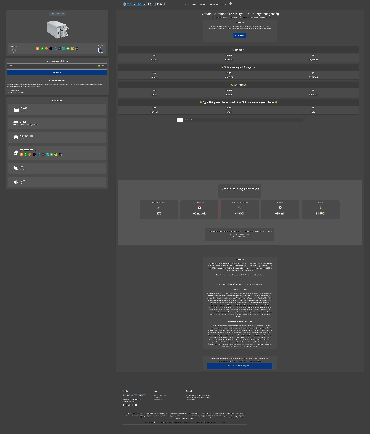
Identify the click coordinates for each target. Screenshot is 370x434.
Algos (194, 4)
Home (187, 4)
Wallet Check (214, 4)
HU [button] (225, 4)
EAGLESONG (177, 422)
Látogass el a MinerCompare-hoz (239, 366)
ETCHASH (191, 422)
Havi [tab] (186, 120)
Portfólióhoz (239, 35)
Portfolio (203, 4)
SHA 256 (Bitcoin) (150, 422)
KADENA (197, 422)
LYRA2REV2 (208, 422)
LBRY (202, 422)
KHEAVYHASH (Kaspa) (219, 422)
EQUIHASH (185, 422)
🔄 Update (57, 72)
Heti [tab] (180, 120)
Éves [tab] (192, 120)
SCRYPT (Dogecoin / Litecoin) (164, 422)
